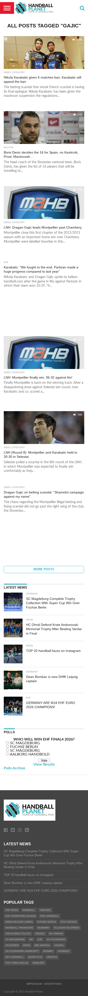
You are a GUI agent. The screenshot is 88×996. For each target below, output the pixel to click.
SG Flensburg (56, 939)
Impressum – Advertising (44, 983)
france (40, 933)
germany (64, 951)
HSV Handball (14, 957)
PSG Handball (49, 916)
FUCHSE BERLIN (24, 747)
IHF (31, 939)
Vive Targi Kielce (16, 963)
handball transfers (19, 927)
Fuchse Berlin (46, 922)
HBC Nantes (42, 945)
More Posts (44, 569)
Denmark (43, 927)
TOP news (11, 910)
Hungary (38, 963)
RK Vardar (56, 933)
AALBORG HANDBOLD (30, 754)
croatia (52, 957)
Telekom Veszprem (66, 927)
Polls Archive (14, 768)
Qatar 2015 (35, 957)
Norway (48, 951)
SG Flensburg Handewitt (22, 951)
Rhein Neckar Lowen (19, 922)
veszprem (12, 945)
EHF (40, 939)
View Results (44, 764)
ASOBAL (59, 945)
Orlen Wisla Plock (18, 933)
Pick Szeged (69, 922)
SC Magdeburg (15, 939)
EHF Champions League (20, 916)
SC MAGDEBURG (25, 743)
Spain (26, 945)
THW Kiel (45, 910)
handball (29, 910)
